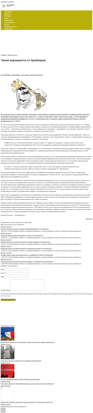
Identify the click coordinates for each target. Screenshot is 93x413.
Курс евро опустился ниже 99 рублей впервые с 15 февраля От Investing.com (27, 261)
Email (3, 273)
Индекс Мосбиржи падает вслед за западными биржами (20, 379)
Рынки (6, 24)
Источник (89, 219)
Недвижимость (9, 22)
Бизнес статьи (5, 344)
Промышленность (10, 27)
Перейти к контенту (7, 2)
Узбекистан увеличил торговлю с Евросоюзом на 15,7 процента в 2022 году (27, 402)
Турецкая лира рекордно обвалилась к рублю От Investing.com (22, 235)
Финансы (7, 13)
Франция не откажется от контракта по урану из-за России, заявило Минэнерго (28, 342)
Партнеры (7, 16)
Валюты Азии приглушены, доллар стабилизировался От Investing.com (25, 229)
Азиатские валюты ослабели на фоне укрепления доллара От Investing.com (26, 248)
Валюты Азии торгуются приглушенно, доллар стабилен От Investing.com (25, 242)
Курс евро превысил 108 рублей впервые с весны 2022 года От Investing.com (27, 384)
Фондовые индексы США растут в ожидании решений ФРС (21, 361)
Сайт (2, 277)
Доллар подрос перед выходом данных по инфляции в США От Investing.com (27, 255)
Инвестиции (8, 20)
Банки (6, 18)
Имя (3, 269)
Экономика (8, 11)
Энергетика (8, 29)
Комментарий (5, 290)
